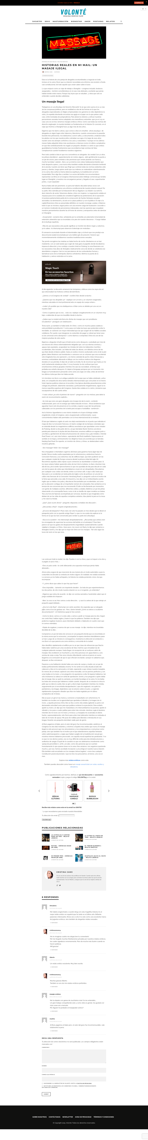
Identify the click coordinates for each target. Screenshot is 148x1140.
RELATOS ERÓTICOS (62, 61)
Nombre (44, 1065)
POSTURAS (98, 21)
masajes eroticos (55, 994)
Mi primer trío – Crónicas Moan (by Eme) (61, 856)
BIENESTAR (76, 21)
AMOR (87, 21)
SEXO (47, 21)
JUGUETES (37, 21)
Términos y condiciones (104, 1117)
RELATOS (110, 21)
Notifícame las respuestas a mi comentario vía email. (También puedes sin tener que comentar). (69, 1087)
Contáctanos (54, 1117)
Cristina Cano (48, 72)
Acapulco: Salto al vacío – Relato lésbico (95, 856)
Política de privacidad (84, 1083)
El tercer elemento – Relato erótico (93, 846)
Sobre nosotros (39, 1117)
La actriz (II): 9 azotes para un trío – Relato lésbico (60, 836)
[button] (39, 791)
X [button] (146, 2)
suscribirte (92, 1086)
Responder (54, 922)
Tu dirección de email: (50, 815)
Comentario (46, 1047)
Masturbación (60, 21)
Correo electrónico (48, 1074)
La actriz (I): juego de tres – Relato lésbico (94, 836)
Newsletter (67, 1117)
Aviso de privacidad (83, 1117)
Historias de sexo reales (49, 61)
